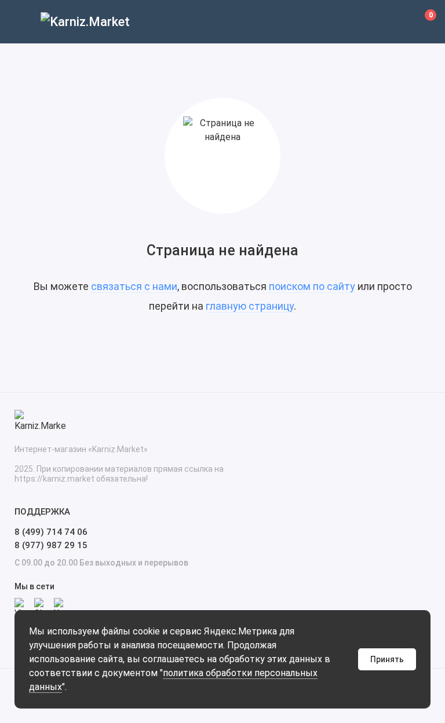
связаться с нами (134, 286)
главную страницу (250, 306)
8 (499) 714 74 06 (50, 532)
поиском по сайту (312, 286)
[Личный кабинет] (396, 22)
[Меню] (21, 21)
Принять (387, 659)
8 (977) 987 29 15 (50, 545)
